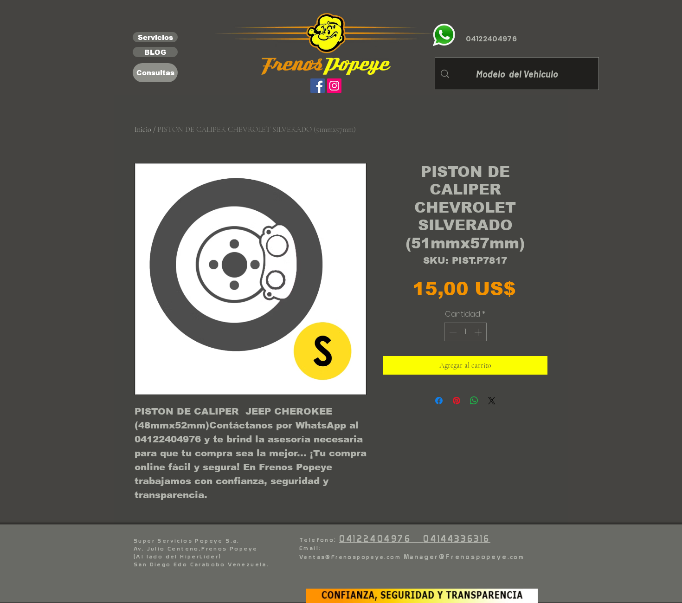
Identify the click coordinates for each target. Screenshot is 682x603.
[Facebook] (317, 85)
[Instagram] (334, 85)
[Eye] (444, 35)
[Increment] (478, 332)
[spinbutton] (465, 332)
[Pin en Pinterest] (456, 400)
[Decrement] (451, 332)
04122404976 (381, 539)
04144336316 (456, 539)
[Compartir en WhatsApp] (474, 400)
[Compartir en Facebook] (438, 400)
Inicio (143, 129)
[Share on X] (491, 400)
